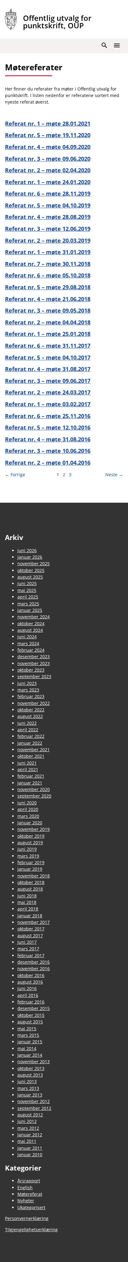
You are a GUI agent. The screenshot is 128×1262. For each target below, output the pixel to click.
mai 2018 (26, 902)
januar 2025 (29, 610)
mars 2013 (28, 1088)
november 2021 (33, 749)
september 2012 (34, 1108)
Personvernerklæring (26, 1218)
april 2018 (27, 909)
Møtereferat (29, 1194)
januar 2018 (29, 916)
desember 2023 (33, 656)
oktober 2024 (30, 623)
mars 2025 (28, 604)
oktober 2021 (30, 756)
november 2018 (33, 876)
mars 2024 (28, 643)
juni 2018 (27, 896)
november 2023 (33, 663)
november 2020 (33, 789)
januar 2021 (29, 783)
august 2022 (30, 716)
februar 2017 (30, 955)
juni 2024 (27, 637)
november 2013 (33, 1061)
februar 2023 (30, 696)
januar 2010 (29, 1154)
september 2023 (34, 676)
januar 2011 (29, 1148)
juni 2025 (27, 583)
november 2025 (33, 563)
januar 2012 (29, 1135)
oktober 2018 (30, 882)
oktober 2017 (30, 929)
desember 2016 (33, 962)
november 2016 (33, 968)
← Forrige (15, 474)
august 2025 (30, 577)
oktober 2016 (30, 975)
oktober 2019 (30, 836)
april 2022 (27, 730)
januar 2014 (29, 1055)
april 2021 (27, 769)
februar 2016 (30, 1002)
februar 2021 (30, 776)
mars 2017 (28, 949)
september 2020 (34, 796)
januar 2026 (29, 557)
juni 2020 (27, 803)
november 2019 (33, 829)
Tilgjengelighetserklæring (31, 1229)
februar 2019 (30, 862)
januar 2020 (29, 823)
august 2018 (30, 889)
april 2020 (27, 809)
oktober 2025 (30, 570)
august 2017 (30, 935)
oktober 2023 (30, 670)
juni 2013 (27, 1081)
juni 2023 (27, 683)
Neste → (114, 474)
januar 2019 (29, 869)
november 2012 (33, 1101)
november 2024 (33, 617)
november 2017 (33, 922)
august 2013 (30, 1075)
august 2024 (30, 630)
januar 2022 (29, 743)
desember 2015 (33, 1008)
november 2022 (33, 703)
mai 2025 (26, 590)
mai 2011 (26, 1141)
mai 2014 (26, 1048)
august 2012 (30, 1115)
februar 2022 (30, 736)
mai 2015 (26, 1028)
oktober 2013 (30, 1068)
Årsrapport (28, 1181)
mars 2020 (28, 816)
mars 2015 (28, 1035)
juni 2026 (27, 550)
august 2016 (30, 982)
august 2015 (30, 1022)
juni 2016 (27, 988)
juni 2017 (27, 942)
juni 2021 (27, 763)
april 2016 (27, 995)
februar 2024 (30, 650)
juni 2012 (27, 1121)
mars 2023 (28, 690)
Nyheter (25, 1201)
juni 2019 (27, 849)
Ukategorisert (31, 1207)
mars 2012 (28, 1128)
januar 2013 (29, 1095)
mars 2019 (28, 856)
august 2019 (30, 842)
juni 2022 (27, 723)
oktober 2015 (30, 1015)
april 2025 (27, 597)
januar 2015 (29, 1042)
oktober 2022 (30, 710)
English (25, 1187)
